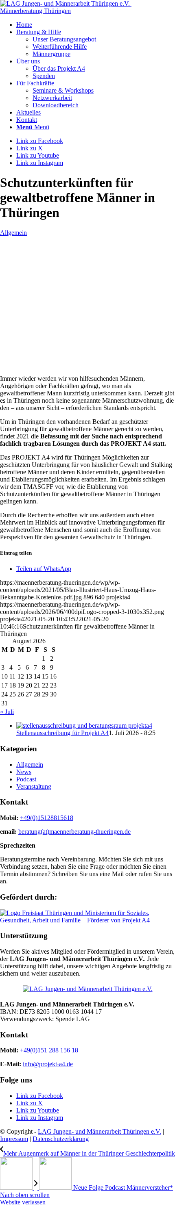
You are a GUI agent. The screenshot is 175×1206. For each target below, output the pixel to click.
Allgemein (13, 232)
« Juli (7, 711)
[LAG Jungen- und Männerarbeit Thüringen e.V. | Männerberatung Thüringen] (87, 10)
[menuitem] (95, 24)
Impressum (14, 1138)
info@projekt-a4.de (48, 1064)
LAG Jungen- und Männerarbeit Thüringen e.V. (99, 1131)
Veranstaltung (33, 786)
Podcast (26, 779)
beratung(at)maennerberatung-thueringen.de (74, 831)
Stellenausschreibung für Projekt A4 (62, 732)
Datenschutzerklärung (61, 1138)
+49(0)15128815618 (46, 817)
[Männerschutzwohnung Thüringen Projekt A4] (46, 364)
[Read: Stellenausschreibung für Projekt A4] (84, 725)
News (23, 771)
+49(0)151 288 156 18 (49, 1050)
